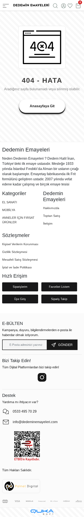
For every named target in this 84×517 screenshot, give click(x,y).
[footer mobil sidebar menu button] (6, 5)
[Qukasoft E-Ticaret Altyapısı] (42, 512)
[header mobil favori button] (70, 5)
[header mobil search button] (55, 5)
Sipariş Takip (59, 299)
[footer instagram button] (42, 377)
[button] (8, 210)
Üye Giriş (20, 299)
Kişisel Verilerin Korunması (20, 244)
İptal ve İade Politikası (17, 267)
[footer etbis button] (27, 446)
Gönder (65, 345)
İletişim (48, 223)
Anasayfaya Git (42, 106)
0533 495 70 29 (25, 411)
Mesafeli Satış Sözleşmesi (20, 259)
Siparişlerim (20, 286)
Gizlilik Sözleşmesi (14, 252)
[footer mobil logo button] (31, 5)
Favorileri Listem (59, 286)
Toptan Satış (51, 215)
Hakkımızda (51, 208)
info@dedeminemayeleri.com (35, 422)
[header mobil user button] (63, 5)
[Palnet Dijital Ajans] (21, 486)
